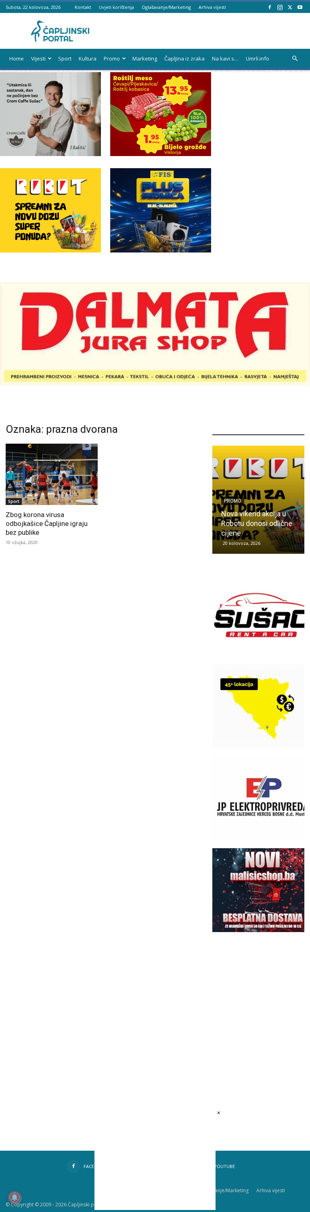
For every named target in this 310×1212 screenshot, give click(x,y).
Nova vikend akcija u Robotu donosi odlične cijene (256, 523)
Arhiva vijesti (212, 7)
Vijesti (38, 58)
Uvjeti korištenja (116, 7)
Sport (64, 58)
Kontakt (83, 7)
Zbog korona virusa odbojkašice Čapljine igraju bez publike (47, 523)
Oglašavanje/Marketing (166, 7)
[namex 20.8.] (160, 153)
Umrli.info (257, 58)
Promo (112, 58)
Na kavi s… (225, 58)
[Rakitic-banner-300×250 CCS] (50, 153)
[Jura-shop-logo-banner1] (155, 383)
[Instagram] (279, 7)
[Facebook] (269, 7)
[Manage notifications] (14, 1197)
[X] (289, 7)
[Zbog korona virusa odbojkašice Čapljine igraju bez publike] (52, 474)
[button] (294, 59)
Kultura (87, 58)
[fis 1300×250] (160, 210)
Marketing (144, 58)
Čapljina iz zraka (184, 58)
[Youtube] (299, 7)
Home (16, 58)
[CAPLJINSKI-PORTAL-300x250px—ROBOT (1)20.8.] (50, 250)
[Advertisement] (261, 997)
